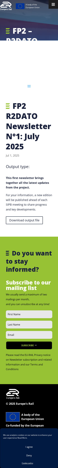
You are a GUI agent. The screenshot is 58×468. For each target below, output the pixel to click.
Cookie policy (27, 463)
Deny (29, 455)
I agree (29, 446)
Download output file (24, 220)
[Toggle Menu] (53, 4)
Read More (22, 438)
